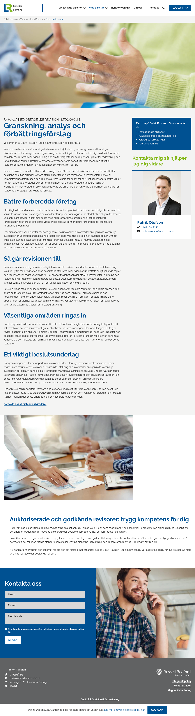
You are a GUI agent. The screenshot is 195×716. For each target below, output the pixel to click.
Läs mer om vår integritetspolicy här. (124, 710)
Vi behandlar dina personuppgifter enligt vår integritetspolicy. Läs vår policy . (46, 631)
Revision (39, 19)
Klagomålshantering (179, 690)
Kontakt (154, 7)
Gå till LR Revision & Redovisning (100, 699)
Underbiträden (182, 685)
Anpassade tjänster (70, 7)
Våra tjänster (96, 7)
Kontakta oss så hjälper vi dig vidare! (25, 404)
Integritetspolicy (181, 681)
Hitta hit (13, 686)
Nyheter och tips (121, 7)
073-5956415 (16, 674)
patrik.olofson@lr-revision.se (158, 231)
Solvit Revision (11, 19)
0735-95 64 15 (150, 226)
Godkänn (157, 710)
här (9, 632)
